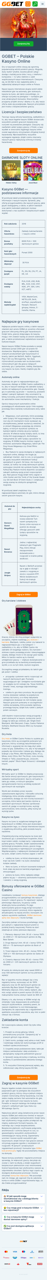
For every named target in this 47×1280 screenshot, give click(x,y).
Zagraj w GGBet (24, 594)
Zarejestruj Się (23, 44)
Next (43, 172)
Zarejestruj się (23, 150)
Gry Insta (6, 738)
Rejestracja (35, 4)
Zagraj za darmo (11, 175)
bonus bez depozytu (19, 1175)
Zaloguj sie (28, 4)
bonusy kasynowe (29, 895)
